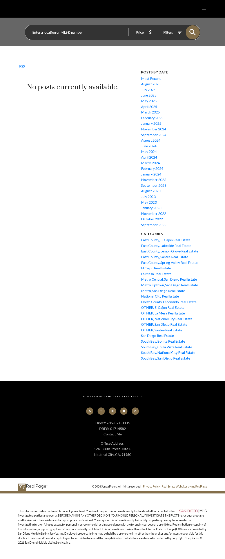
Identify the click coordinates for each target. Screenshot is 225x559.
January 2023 (151, 208)
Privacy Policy (151, 486)
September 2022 (153, 225)
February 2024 (152, 168)
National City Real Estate (160, 296)
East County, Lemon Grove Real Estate (169, 251)
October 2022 (152, 219)
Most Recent (151, 78)
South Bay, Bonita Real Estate (163, 341)
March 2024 (150, 163)
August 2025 (150, 84)
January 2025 (151, 123)
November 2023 (153, 179)
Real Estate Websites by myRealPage (184, 486)
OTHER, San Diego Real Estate (164, 324)
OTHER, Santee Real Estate (161, 330)
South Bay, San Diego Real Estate (165, 358)
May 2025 (149, 101)
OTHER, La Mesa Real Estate (163, 313)
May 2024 (149, 151)
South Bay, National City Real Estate (168, 352)
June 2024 (148, 146)
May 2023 (149, 202)
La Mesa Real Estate (156, 274)
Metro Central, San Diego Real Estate (169, 279)
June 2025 (148, 95)
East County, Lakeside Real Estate (166, 245)
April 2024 (149, 157)
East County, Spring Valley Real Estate (169, 262)
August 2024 (150, 140)
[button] (89, 411)
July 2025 (148, 90)
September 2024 (153, 135)
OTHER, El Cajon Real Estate (162, 307)
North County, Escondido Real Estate (168, 302)
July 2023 (148, 196)
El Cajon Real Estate (156, 268)
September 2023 (153, 185)
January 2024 (151, 174)
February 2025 (152, 118)
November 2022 (153, 213)
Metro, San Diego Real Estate (163, 291)
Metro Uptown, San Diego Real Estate (169, 285)
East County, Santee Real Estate (164, 257)
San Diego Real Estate (157, 335)
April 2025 (149, 106)
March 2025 (150, 112)
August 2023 (150, 191)
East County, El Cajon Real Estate (165, 240)
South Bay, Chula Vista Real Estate (166, 347)
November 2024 (153, 129)
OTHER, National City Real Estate (166, 319)
